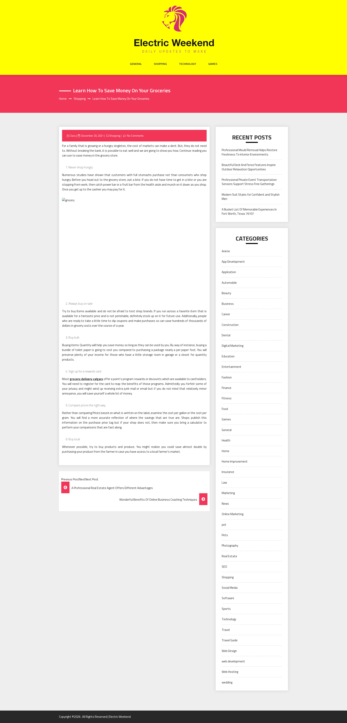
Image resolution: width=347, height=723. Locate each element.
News (225, 503)
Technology (187, 64)
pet (224, 524)
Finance (226, 387)
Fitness (227, 398)
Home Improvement (235, 461)
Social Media (230, 587)
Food (225, 409)
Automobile (229, 282)
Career (226, 314)
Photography (230, 545)
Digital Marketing (232, 345)
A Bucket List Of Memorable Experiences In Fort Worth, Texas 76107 (249, 211)
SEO (224, 566)
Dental (226, 335)
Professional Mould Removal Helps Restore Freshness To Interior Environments (249, 152)
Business (228, 303)
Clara (72, 136)
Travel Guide (230, 640)
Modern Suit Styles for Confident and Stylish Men (251, 196)
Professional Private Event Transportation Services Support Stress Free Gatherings (249, 181)
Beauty (226, 293)
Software (228, 598)
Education (228, 356)
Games (212, 64)
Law (224, 482)
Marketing (228, 493)
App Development (233, 261)
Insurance (228, 472)
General (136, 64)
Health (226, 440)
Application (229, 272)
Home (225, 451)
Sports (226, 608)
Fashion (227, 377)
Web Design (229, 651)
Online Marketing (232, 514)
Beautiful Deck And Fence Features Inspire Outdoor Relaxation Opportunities (249, 167)
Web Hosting (230, 671)
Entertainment (231, 366)
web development (233, 661)
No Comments (135, 136)
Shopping (160, 64)
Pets (225, 535)
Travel (226, 629)
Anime (226, 251)
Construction (230, 324)
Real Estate (229, 556)
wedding (227, 682)
